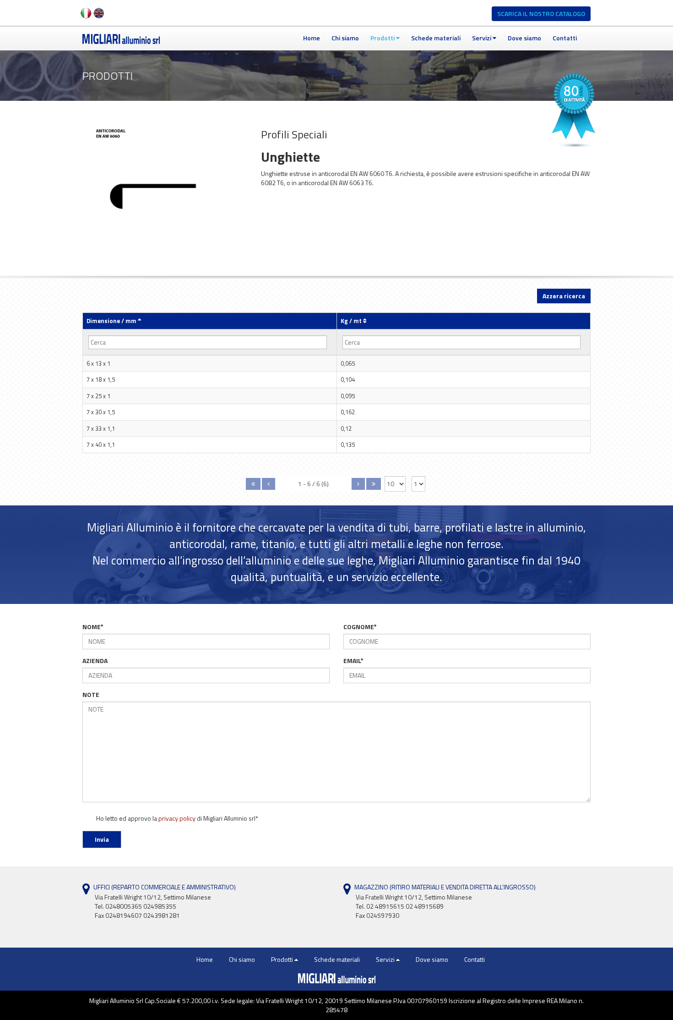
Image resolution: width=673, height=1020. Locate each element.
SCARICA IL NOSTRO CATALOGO (541, 13)
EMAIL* (353, 660)
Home (311, 38)
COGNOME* (360, 626)
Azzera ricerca (564, 296)
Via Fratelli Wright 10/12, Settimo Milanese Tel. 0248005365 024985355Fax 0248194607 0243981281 (153, 906)
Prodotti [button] (383, 38)
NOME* (92, 626)
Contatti (565, 38)
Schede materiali (436, 38)
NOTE (90, 694)
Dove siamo (524, 38)
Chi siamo (345, 38)
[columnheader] (210, 321)
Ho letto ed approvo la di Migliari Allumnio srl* (176, 818)
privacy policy (176, 818)
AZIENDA (95, 660)
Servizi (482, 38)
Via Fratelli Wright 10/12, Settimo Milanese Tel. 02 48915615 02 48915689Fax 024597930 (414, 906)
